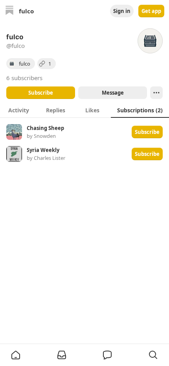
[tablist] (84, 110)
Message (113, 92)
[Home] (9, 11)
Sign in (121, 11)
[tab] (18, 110)
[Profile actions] (156, 92)
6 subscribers (24, 78)
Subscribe (40, 92)
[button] (15, 355)
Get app (151, 11)
